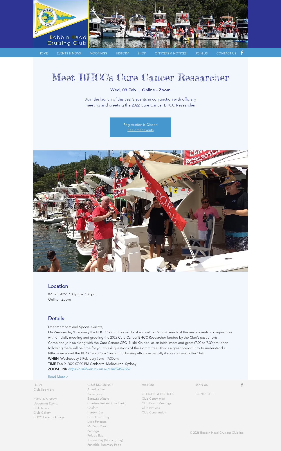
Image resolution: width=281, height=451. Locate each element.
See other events (141, 130)
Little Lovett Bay (98, 417)
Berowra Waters (98, 398)
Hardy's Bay (95, 412)
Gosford (93, 408)
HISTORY (148, 385)
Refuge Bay (95, 435)
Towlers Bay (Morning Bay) (105, 440)
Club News (41, 408)
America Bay (95, 389)
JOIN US (202, 385)
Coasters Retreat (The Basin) (106, 403)
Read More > (58, 377)
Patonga (93, 431)
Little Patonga (96, 422)
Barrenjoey (94, 394)
